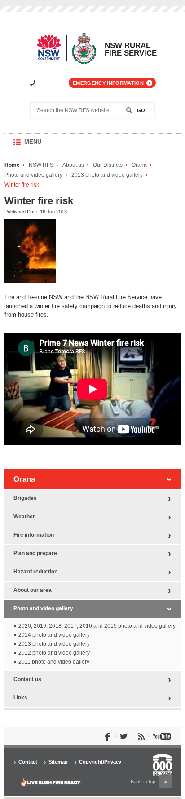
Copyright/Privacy (100, 762)
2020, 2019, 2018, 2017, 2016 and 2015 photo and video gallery (97, 626)
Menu (41, 145)
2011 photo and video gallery (53, 662)
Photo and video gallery (33, 175)
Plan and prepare (35, 553)
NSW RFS (41, 165)
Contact (27, 762)
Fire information (33, 535)
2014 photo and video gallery (54, 635)
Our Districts (108, 165)
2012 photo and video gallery (54, 653)
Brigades (25, 498)
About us (73, 165)
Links (20, 698)
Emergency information (108, 83)
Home (12, 165)
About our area (32, 590)
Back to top (148, 783)
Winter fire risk (21, 185)
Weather (24, 516)
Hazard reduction (35, 572)
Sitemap (58, 762)
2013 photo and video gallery (107, 175)
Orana (139, 165)
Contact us (27, 679)
